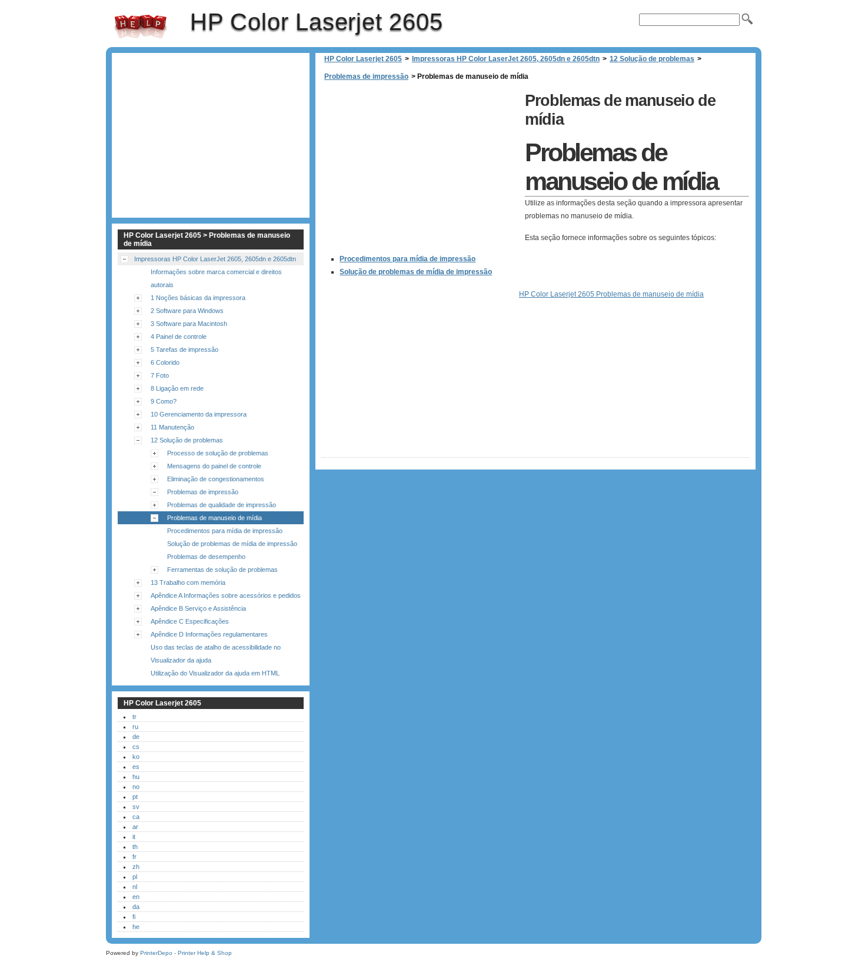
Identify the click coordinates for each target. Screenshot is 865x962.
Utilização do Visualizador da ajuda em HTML (215, 673)
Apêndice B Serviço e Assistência (198, 608)
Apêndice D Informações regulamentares (209, 634)
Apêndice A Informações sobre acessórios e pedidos (226, 595)
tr (134, 716)
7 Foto (160, 375)
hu (135, 776)
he (135, 926)
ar (135, 826)
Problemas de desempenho (206, 556)
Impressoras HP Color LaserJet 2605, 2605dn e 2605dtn (506, 59)
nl (134, 886)
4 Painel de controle (179, 336)
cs (135, 746)
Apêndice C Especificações (190, 621)
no (135, 786)
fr (134, 856)
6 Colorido (165, 362)
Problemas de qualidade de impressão (221, 504)
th (135, 846)
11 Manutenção (172, 427)
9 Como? (164, 401)
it (133, 836)
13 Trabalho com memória (188, 582)
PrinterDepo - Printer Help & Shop (186, 953)
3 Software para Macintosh (189, 323)
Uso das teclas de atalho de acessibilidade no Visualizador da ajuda (216, 654)
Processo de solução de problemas (217, 453)
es (135, 766)
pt (135, 796)
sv (135, 806)
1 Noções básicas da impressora (198, 297)
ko (135, 756)
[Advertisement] (420, 170)
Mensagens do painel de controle (214, 466)
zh (135, 866)
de (135, 736)
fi (133, 916)
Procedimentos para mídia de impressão (407, 259)
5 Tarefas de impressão (184, 349)
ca (135, 816)
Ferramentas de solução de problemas (222, 569)
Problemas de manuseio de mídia (214, 517)
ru (135, 726)
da (135, 906)
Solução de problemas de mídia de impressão (416, 272)
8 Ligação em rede (177, 388)
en (135, 896)
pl (134, 876)
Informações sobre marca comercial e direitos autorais (216, 278)
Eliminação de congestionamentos (215, 478)
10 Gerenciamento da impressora (199, 414)
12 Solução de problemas (652, 59)
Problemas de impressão (366, 76)
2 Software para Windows (187, 310)
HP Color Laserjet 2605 (141, 26)
